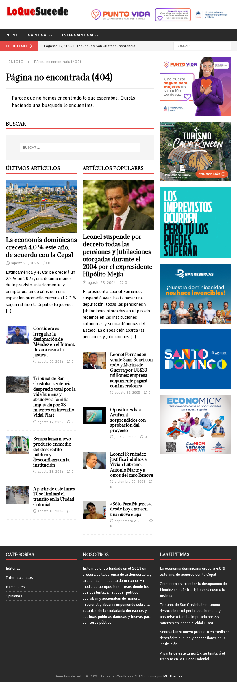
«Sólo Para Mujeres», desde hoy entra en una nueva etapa (131, 509)
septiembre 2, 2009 (130, 520)
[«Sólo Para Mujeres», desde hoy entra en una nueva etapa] (94, 510)
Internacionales (80, 35)
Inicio (11, 35)
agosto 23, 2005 (127, 392)
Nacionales (40, 35)
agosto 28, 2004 (102, 282)
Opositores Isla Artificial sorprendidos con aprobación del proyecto (128, 420)
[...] (8, 311)
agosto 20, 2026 (50, 361)
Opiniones (14, 596)
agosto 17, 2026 (50, 421)
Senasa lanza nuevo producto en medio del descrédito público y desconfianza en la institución (52, 452)
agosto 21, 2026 (25, 263)
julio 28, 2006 (125, 436)
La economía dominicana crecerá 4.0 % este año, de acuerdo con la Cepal (41, 247)
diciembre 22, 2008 (130, 481)
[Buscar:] (202, 45)
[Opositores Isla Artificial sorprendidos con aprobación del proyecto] (94, 415)
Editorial (13, 568)
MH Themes (173, 676)
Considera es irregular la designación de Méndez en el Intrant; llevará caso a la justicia (54, 341)
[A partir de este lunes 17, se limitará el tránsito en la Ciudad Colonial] (17, 495)
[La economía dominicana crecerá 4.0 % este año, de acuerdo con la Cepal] (41, 206)
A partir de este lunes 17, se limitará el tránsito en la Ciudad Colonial (54, 496)
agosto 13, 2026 (50, 471)
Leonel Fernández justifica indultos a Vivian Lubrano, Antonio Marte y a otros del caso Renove (131, 464)
